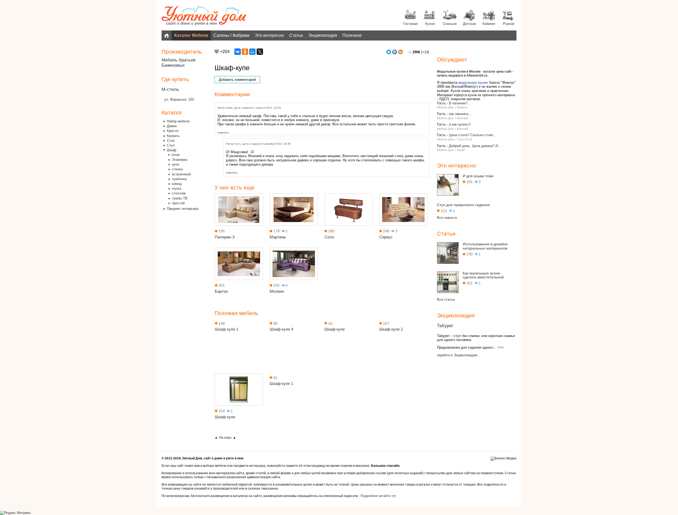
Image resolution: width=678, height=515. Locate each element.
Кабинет (489, 24)
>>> (500, 347)
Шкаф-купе (334, 329)
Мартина (278, 237)
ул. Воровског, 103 (179, 99)
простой (178, 203)
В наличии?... (460, 103)
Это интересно (269, 35)
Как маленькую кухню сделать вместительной (483, 275)
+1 (217, 52)
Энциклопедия (322, 35)
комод (177, 184)
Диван (172, 126)
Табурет (445, 325)
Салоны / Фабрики (231, 35)
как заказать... (460, 114)
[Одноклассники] (245, 51)
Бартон (221, 291)
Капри (461, 150)
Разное (508, 24)
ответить (223, 132)
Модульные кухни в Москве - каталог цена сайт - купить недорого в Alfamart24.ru (475, 74)
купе (175, 164)
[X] (260, 51)
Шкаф (171, 150)
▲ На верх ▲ (225, 437)
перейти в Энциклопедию (457, 355)
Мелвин (277, 291)
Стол (171, 141)
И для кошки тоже (478, 176)
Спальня (450, 24)
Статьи (296, 35)
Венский (462, 118)
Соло (329, 237)
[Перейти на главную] (204, 15)
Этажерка (179, 160)
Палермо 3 (224, 237)
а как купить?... (461, 124)
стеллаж (179, 193)
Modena (462, 107)
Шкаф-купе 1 (226, 329)
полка (176, 188)
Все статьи (446, 299)
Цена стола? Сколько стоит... (472, 135)
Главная (167, 35)
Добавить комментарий (237, 80)
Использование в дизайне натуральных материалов (485, 246)
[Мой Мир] (252, 51)
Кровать (173, 136)
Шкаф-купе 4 (281, 329)
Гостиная (410, 24)
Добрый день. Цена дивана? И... (475, 146)
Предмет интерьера (182, 209)
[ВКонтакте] (237, 51)
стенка (177, 169)
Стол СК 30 (464, 139)
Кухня (430, 24)
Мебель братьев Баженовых (178, 62)
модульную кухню (473, 83)
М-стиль (170, 89)
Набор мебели (178, 121)
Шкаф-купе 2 (391, 329)
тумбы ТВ (180, 198)
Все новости (447, 218)
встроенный (181, 174)
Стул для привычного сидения (463, 205)
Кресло (173, 131)
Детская (469, 24)
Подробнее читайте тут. (378, 496)
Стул (171, 145)
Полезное (352, 35)
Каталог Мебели (191, 35)
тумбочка (179, 179)
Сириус (386, 237)
